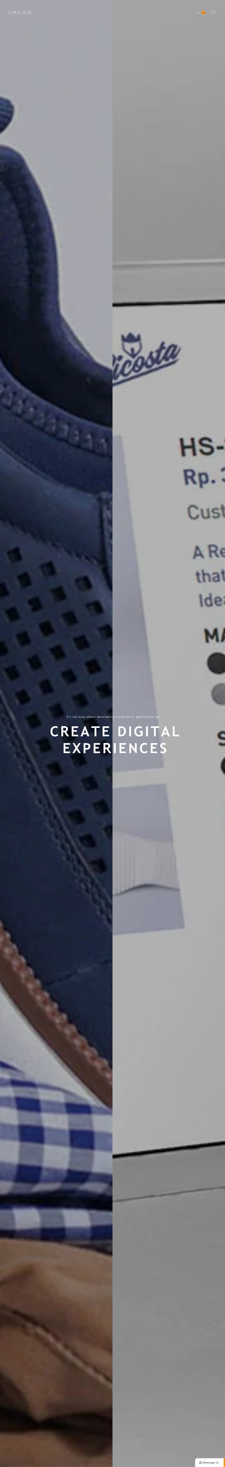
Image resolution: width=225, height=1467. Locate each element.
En (198, 12)
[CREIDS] (20, 12)
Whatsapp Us (211, 1462)
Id (203, 12)
